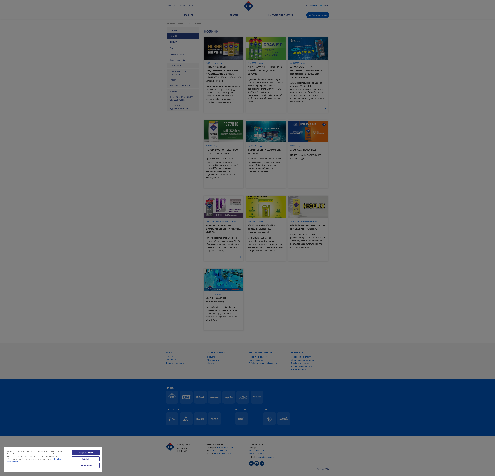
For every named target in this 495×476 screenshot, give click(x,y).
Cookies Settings (86, 465)
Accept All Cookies (86, 453)
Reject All (85, 459)
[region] (53, 459)
